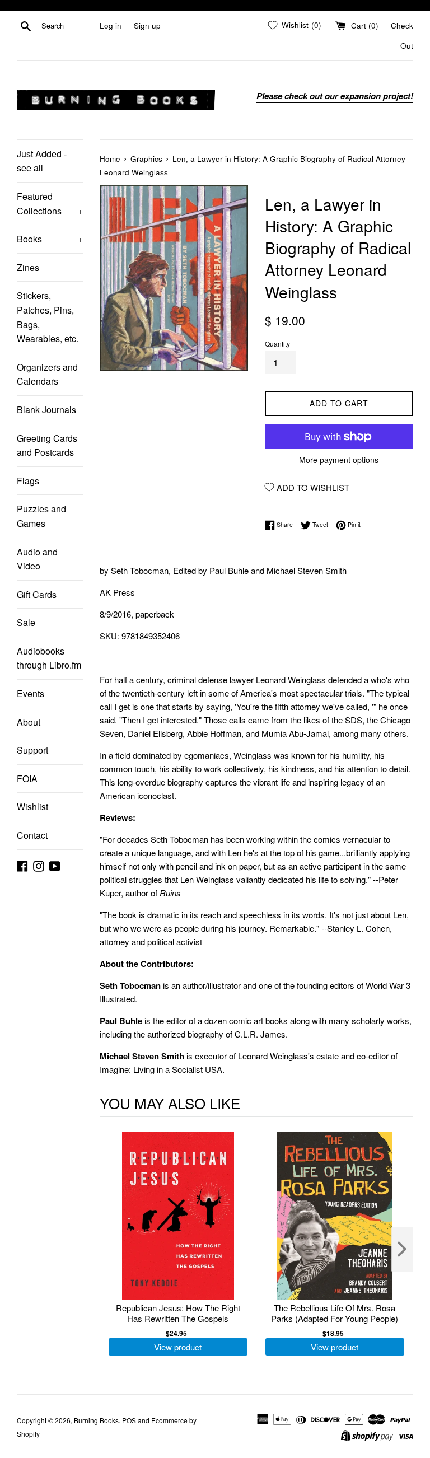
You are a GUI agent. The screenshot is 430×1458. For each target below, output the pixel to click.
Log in (110, 25)
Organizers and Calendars (47, 374)
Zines (28, 267)
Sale (26, 622)
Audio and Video (37, 559)
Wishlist (32, 806)
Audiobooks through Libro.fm (49, 658)
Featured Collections (50, 203)
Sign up (147, 25)
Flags (28, 480)
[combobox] (68, 26)
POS (129, 1420)
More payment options (338, 459)
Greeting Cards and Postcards (47, 445)
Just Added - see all (42, 161)
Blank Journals (46, 409)
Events (30, 693)
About (28, 722)
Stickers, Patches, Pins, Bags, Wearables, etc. (47, 317)
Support (32, 750)
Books (50, 238)
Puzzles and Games (41, 516)
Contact (32, 835)
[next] (402, 1249)
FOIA (27, 778)
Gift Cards (37, 594)
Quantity (277, 343)
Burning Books (96, 1420)
